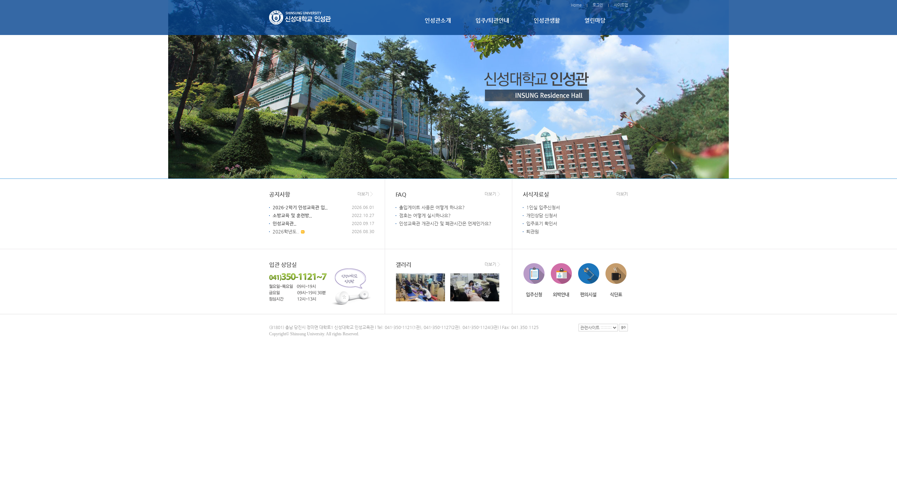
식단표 (616, 280)
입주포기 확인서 (541, 223)
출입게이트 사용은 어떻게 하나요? (432, 207)
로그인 (598, 5)
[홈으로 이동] (300, 17)
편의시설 (588, 280)
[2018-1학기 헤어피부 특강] (474, 287)
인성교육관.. (284, 223)
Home (576, 5)
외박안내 (561, 280)
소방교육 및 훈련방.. (292, 215)
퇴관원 (532, 231)
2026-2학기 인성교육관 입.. (300, 207)
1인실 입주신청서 (543, 207)
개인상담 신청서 (541, 215)
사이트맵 (621, 5)
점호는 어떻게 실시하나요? (425, 215)
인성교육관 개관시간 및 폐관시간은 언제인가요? (445, 223)
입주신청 (534, 280)
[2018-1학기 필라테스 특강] (420, 287)
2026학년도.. (286, 231)
